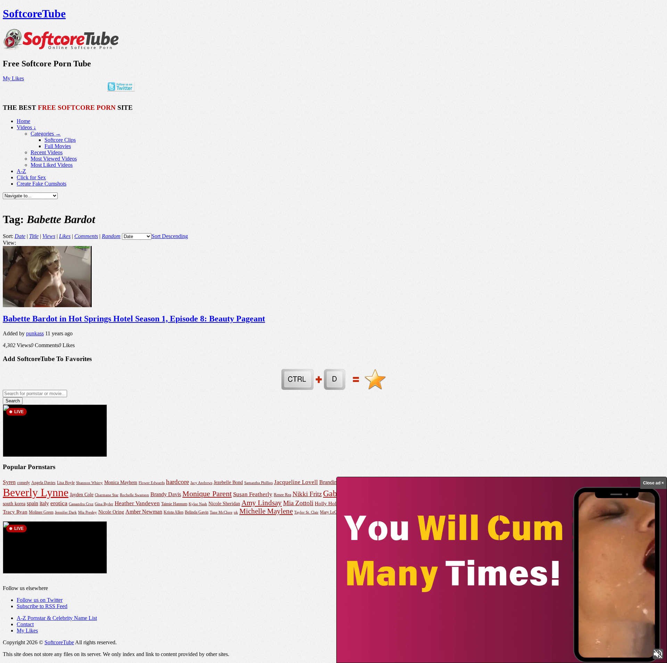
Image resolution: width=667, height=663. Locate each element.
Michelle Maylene (266, 511)
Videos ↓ (26, 127)
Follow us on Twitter (40, 600)
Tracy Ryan (15, 512)
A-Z (21, 171)
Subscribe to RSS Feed (42, 606)
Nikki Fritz (307, 494)
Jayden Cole (81, 494)
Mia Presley (87, 512)
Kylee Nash (198, 504)
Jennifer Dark (66, 512)
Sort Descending (169, 236)
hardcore (177, 481)
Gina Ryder (104, 504)
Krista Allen (173, 512)
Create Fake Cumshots (41, 184)
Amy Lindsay (261, 503)
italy (44, 503)
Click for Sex (31, 177)
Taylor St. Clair (306, 512)
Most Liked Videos (52, 165)
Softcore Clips (60, 140)
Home (23, 121)
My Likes (13, 78)
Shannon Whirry (89, 483)
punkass (35, 333)
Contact (25, 624)
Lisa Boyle (66, 482)
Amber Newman (143, 512)
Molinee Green (41, 512)
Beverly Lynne (35, 492)
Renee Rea (282, 495)
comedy (23, 483)
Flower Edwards (152, 483)
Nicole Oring (111, 512)
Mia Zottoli (298, 503)
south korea (14, 503)
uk (236, 512)
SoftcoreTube (34, 13)
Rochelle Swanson (134, 495)
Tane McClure (221, 512)
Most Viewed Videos (54, 159)
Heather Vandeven (137, 503)
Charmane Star (106, 495)
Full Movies (57, 146)
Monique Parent (207, 494)
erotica (58, 503)
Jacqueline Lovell (296, 482)
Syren (9, 482)
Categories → (46, 134)
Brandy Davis (165, 494)
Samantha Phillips (258, 483)
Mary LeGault (331, 512)
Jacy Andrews (201, 483)
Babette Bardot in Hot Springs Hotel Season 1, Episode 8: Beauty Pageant (134, 318)
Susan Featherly (252, 494)
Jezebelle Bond (228, 482)
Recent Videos (47, 152)
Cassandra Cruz (81, 504)
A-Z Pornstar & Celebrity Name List (57, 618)
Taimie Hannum (174, 503)
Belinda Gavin (196, 512)
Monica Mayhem (120, 482)
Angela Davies (43, 482)
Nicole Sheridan (224, 503)
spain (32, 503)
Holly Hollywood (334, 503)
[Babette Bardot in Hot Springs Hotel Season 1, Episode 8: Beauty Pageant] (47, 305)
